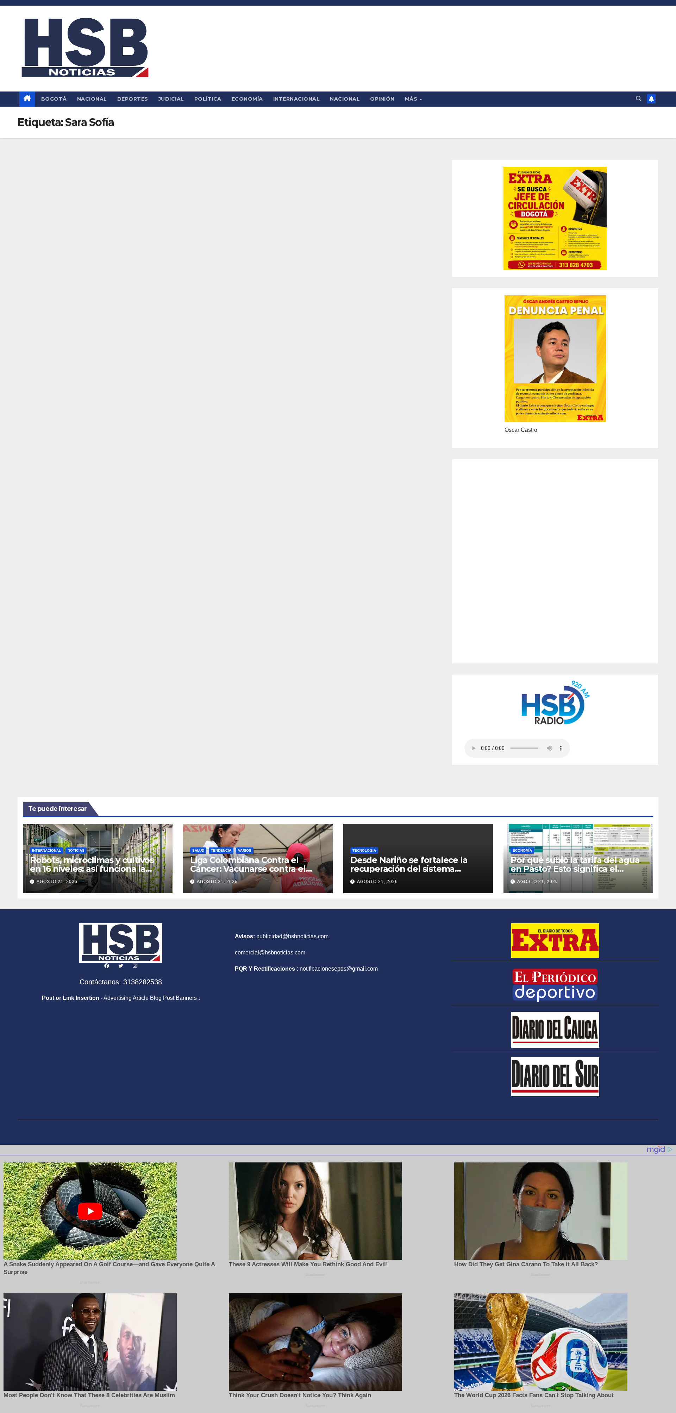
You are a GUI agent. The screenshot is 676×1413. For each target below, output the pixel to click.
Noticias (76, 850)
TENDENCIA (221, 850)
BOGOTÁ (54, 99)
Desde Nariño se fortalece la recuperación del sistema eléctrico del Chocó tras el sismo (416, 869)
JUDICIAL (171, 99)
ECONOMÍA (247, 99)
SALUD (198, 850)
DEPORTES (132, 99)
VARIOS (244, 850)
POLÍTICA (207, 99)
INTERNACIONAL (296, 99)
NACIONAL (92, 99)
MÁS (412, 99)
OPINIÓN (382, 99)
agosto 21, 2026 (57, 881)
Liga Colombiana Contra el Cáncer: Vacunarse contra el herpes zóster (248, 869)
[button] (638, 99)
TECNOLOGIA (364, 850)
